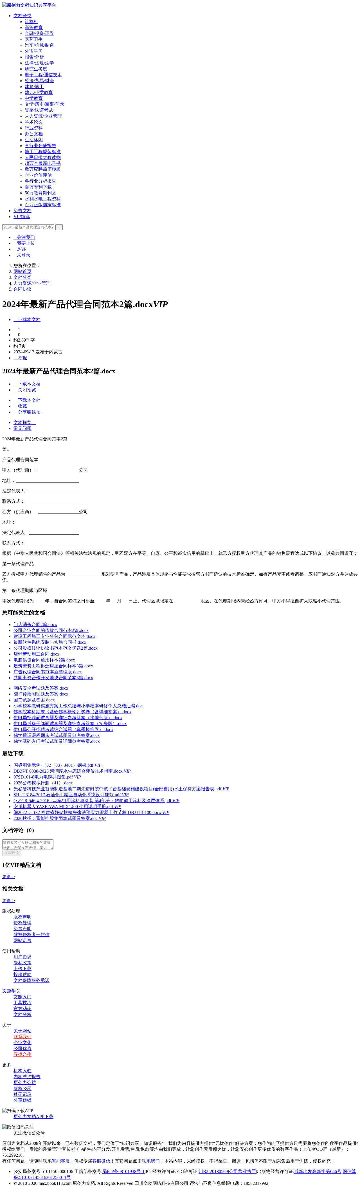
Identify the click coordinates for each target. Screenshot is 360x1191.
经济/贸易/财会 (39, 80)
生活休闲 (34, 139)
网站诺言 (23, 940)
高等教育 (34, 27)
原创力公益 (25, 1082)
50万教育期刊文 (40, 192)
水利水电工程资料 (43, 198)
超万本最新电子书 (43, 163)
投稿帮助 (23, 974)
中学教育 (34, 98)
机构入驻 (23, 1070)
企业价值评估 (38, 175)
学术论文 (34, 122)
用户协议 (23, 956)
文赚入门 (23, 996)
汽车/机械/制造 (39, 45)
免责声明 (23, 928)
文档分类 (23, 15)
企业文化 (23, 1042)
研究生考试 (36, 68)
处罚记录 (23, 1094)
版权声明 (23, 916)
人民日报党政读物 (43, 157)
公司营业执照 (242, 1171)
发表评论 (11, 853)
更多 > (8, 876)
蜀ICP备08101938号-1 (123, 1171)
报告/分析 (34, 57)
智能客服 (61, 1161)
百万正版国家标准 (43, 204)
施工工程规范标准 (43, 151)
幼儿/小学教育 (39, 92)
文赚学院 (11, 990)
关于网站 (23, 1030)
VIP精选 (22, 216)
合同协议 (23, 289)
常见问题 (23, 428)
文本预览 (25, 422)
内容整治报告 (27, 1076)
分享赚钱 (23, 1100)
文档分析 (23, 1014)
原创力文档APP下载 (33, 1116)
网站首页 (23, 271)
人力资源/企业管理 (43, 116)
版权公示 (23, 1088)
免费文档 (23, 210)
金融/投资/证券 (39, 33)
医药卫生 (34, 39)
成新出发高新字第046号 (317, 1171)
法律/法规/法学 (39, 62)
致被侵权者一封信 (32, 934)
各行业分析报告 (40, 181)
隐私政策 (23, 962)
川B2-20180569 (213, 1171)
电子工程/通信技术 (43, 74)
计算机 (31, 21)
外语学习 (34, 51)
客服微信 (101, 1161)
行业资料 (34, 127)
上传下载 (23, 968)
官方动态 (23, 1008)
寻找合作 (23, 1054)
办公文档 (34, 133)
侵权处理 (23, 922)
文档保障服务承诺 (32, 980)
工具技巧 (23, 1002)
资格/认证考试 (39, 110)
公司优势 (23, 1048)
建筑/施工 (34, 86)
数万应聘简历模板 (43, 169)
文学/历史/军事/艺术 (44, 104)
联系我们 (23, 1036)
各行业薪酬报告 (40, 145)
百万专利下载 (38, 187)
